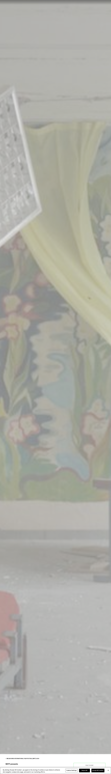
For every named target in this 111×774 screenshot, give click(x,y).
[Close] (108, 770)
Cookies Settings (71, 770)
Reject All (84, 770)
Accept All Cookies (97, 770)
